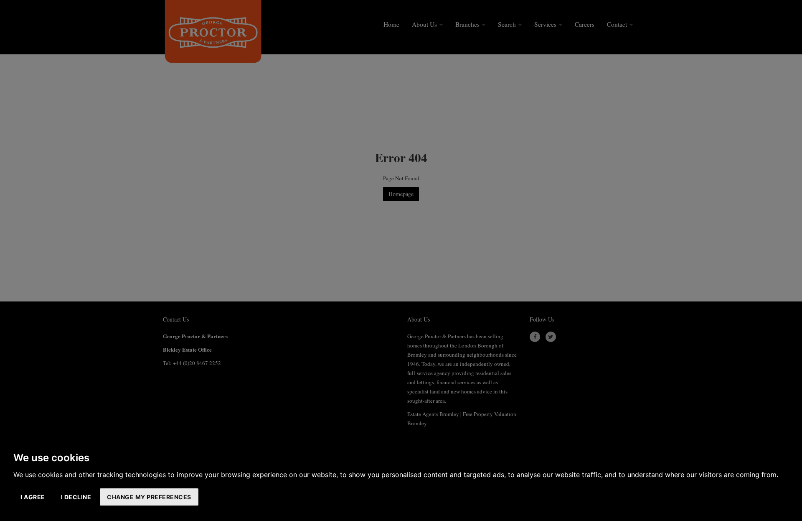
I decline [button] (76, 497)
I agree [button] (32, 497)
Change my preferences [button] (149, 497)
